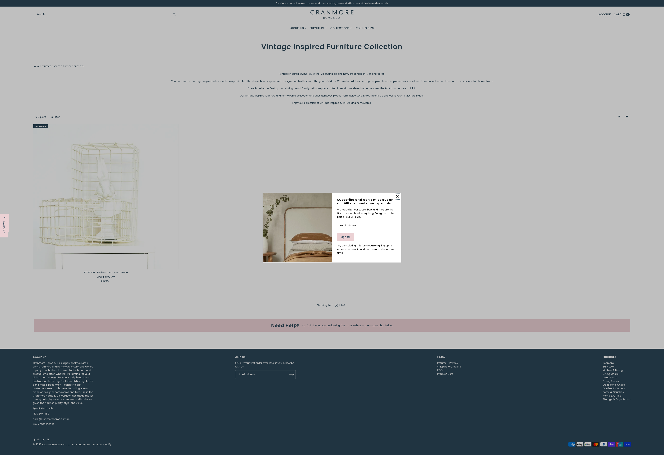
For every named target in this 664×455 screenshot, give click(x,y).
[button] (4, 227)
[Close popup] (397, 196)
